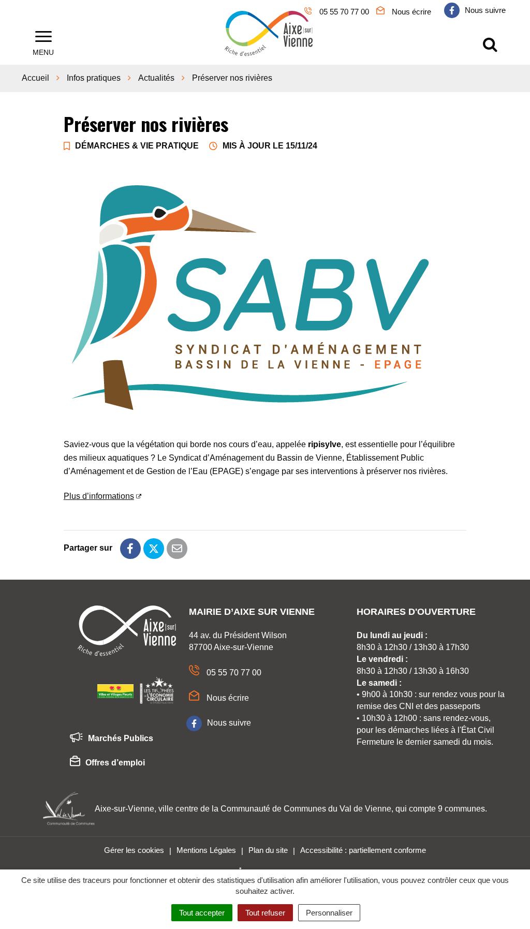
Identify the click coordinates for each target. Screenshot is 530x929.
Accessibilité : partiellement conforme (363, 850)
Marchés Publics (120, 738)
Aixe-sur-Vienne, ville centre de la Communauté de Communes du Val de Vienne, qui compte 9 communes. (291, 808)
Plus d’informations (99, 496)
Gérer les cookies (134, 850)
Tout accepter (202, 912)
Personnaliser (329, 912)
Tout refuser (265, 912)
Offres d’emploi (115, 762)
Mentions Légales (206, 850)
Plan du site (268, 850)
